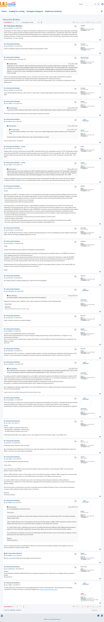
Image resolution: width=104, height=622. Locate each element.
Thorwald (83, 44)
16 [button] (82, 22)
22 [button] (97, 22)
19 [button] (90, 22)
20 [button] (93, 22)
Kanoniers (83, 241)
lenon (82, 440)
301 (84, 60)
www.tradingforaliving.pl (54, 619)
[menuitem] (102, 4)
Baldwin (83, 329)
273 (84, 133)
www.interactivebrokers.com (48, 589)
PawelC (82, 146)
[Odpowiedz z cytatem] (75, 26)
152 (84, 444)
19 (84, 303)
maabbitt (83, 25)
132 (84, 332)
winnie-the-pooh (85, 57)
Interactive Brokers (11, 19)
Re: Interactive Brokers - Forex (14, 146)
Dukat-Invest (84, 566)
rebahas (83, 101)
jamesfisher (83, 299)
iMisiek (82, 130)
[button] (73, 22)
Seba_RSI (83, 275)
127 (84, 105)
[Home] (8, 4)
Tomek (82, 593)
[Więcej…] (102, 11)
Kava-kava (83, 228)
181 (84, 47)
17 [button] (85, 22)
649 (85, 597)
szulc (82, 421)
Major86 (83, 186)
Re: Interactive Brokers (13, 26)
